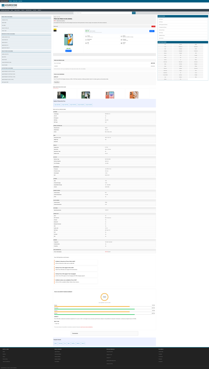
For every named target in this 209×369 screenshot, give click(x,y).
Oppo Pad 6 (4, 57)
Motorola (195, 61)
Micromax (165, 61)
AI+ (165, 44)
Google (180, 53)
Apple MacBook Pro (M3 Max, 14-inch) (8, 76)
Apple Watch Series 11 (6, 48)
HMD (196, 53)
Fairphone (196, 51)
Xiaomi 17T (109, 357)
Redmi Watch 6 (4, 42)
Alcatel (180, 44)
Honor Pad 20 (4, 59)
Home (55, 17)
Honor (165, 55)
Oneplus (196, 64)
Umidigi (196, 74)
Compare (39, 10)
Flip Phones (161, 32)
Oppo (69, 343)
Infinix (165, 57)
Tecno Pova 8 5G (110, 351)
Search (133, 12)
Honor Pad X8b (4, 65)
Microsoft (180, 61)
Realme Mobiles (57, 356)
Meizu (196, 59)
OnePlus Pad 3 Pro (5, 54)
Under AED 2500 (89, 104)
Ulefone (180, 74)
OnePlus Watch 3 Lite (6, 37)
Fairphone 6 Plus (5, 20)
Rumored (195, 68)
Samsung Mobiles (58, 354)
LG (180, 59)
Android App (161, 351)
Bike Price (20, 1)
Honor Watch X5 (5, 39)
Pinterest (160, 359)
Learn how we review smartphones (86, 327)
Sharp (181, 70)
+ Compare (153, 26)
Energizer (180, 51)
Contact (4, 354)
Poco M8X (3, 25)
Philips (196, 66)
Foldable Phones (162, 35)
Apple (55, 343)
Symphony (165, 72)
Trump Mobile (165, 74)
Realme (78, 343)
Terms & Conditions (6, 361)
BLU (165, 48)
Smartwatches (28, 10)
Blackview (195, 46)
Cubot (196, 48)
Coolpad (180, 48)
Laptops (34, 10)
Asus (165, 46)
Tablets (22, 10)
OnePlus (73, 343)
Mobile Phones (17, 10)
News (12, 10)
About (4, 356)
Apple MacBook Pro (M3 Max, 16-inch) (8, 74)
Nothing (180, 64)
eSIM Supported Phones (163, 24)
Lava (196, 57)
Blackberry (180, 46)
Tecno (196, 72)
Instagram (160, 361)
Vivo (65, 343)
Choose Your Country (4, 1)
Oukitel (180, 66)
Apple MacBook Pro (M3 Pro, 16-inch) (8, 71)
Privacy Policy (5, 359)
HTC (180, 55)
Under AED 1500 (73, 104)
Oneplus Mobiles (58, 359)
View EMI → (152, 31)
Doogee (165, 51)
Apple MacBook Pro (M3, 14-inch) (7, 79)
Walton (180, 77)
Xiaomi (55, 20)
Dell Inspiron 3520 (5, 82)
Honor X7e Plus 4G (5, 28)
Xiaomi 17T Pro (109, 354)
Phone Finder (15, 1)
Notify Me (69, 50)
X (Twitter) (161, 356)
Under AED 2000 (81, 104)
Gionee (165, 53)
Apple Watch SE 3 (5, 45)
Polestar (165, 68)
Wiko (196, 77)
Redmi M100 (4, 22)
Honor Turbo (4, 30)
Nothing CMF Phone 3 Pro (111, 360)
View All (83, 343)
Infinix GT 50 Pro (110, 363)
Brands (10, 1)
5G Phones (161, 22)
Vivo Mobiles (57, 361)
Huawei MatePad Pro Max (6, 62)
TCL (180, 72)
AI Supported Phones (162, 27)
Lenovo (165, 59)
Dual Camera (161, 38)
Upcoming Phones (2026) (5, 10)
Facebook (160, 354)
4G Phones (161, 19)
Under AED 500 (57, 104)
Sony (196, 70)
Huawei (196, 55)
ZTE (180, 79)
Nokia (165, 64)
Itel (180, 57)
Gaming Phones (161, 30)
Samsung (60, 343)
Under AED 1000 (65, 104)
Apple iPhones (57, 351)
